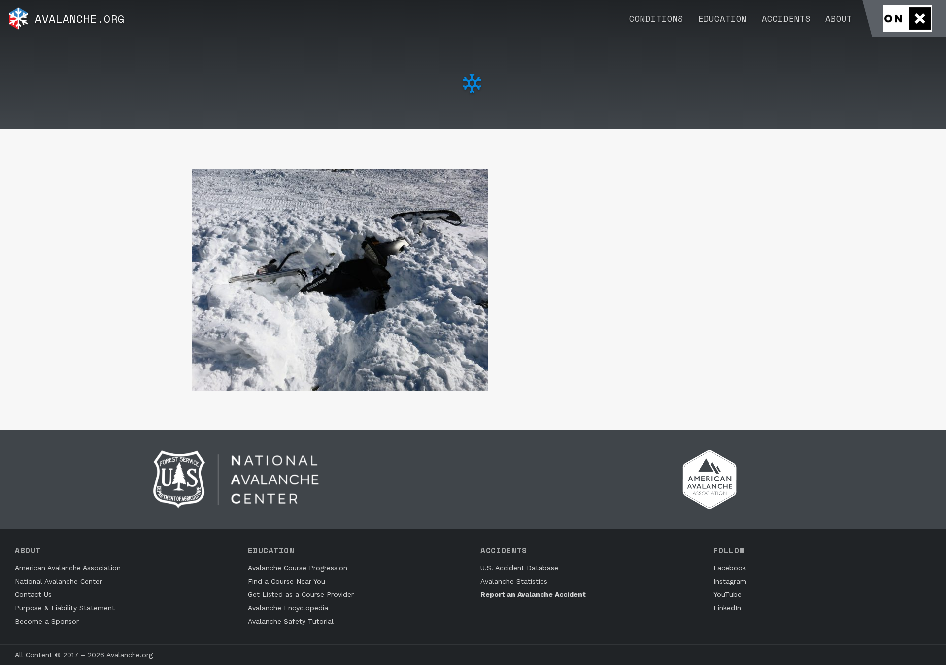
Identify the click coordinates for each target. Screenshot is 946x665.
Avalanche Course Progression (297, 568)
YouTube (727, 594)
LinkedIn (727, 608)
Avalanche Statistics (513, 581)
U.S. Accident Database (519, 568)
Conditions (656, 18)
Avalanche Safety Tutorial (291, 621)
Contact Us (33, 594)
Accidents (786, 18)
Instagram (729, 581)
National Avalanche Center (58, 581)
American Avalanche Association (68, 568)
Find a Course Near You (286, 581)
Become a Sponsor (47, 621)
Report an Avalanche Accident (533, 594)
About (838, 18)
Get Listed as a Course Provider (301, 594)
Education (722, 18)
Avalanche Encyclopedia (288, 608)
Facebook (729, 568)
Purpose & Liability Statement (65, 608)
